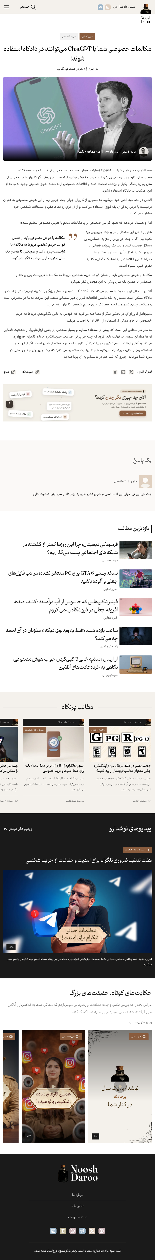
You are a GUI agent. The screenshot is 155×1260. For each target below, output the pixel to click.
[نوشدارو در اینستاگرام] (108, 7)
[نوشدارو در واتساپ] (72, 1231)
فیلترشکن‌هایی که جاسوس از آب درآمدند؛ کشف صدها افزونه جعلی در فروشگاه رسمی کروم (66, 606)
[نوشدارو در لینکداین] (53, 1231)
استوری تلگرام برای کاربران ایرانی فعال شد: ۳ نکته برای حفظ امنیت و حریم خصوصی (54, 768)
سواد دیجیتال (110, 560)
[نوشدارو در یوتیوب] (63, 1231)
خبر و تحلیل (87, 36)
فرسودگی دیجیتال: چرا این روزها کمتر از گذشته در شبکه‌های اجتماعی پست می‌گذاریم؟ (70, 549)
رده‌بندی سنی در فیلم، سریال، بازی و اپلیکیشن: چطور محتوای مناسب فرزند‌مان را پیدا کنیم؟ (122, 768)
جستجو (25, 6)
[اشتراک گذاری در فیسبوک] (115, 372)
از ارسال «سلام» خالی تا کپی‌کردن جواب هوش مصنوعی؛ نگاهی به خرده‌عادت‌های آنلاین (65, 663)
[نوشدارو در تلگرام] (100, 7)
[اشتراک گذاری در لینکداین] (123, 372)
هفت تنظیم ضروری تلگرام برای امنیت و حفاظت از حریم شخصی (89, 860)
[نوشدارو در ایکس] (92, 1231)
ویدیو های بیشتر (20, 829)
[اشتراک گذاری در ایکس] (131, 372)
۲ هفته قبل (120, 481)
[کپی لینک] (37, 372)
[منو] (6, 6)
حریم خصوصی (69, 36)
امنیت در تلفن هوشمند (34, 730)
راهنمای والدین (109, 646)
